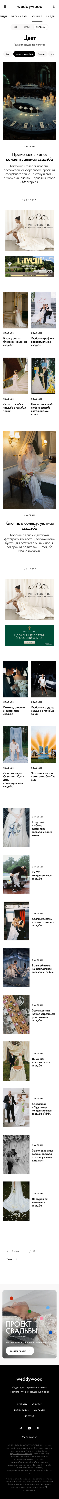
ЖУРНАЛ (37, 16)
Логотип (29, 1416)
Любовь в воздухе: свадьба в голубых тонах (42, 711)
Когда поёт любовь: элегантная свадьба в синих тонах (42, 828)
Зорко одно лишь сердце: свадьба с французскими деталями (42, 1155)
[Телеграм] (21, 1428)
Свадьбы (40, 27)
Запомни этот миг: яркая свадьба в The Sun (43, 776)
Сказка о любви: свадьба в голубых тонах (14, 407)
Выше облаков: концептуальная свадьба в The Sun (43, 969)
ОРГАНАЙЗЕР (19, 16)
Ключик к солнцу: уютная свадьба (29, 525)
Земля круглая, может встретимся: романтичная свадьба (43, 1015)
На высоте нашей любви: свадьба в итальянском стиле (42, 409)
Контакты (39, 1410)
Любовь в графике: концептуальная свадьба (43, 342)
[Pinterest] (38, 1428)
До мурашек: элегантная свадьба (40, 1202)
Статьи (27, 27)
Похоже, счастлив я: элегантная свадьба (14, 711)
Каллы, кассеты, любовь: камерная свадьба (43, 922)
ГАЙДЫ (50, 16)
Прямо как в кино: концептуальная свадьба (29, 156)
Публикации (21, 1410)
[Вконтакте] (29, 1428)
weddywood (30, 1379)
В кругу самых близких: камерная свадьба (15, 342)
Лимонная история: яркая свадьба (41, 1062)
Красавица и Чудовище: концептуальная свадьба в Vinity (42, 1108)
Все (16, 27)
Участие (37, 1404)
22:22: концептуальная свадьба (42, 875)
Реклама (22, 1404)
